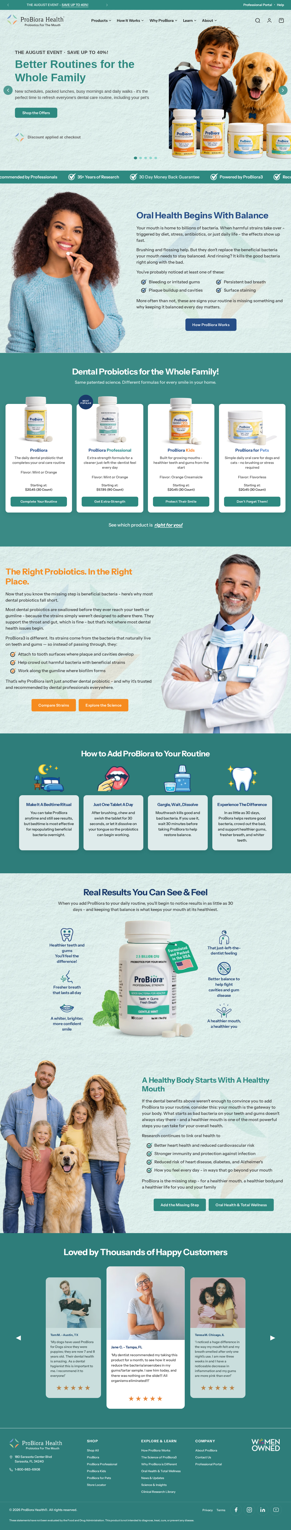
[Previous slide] (8, 90)
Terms (220, 1510)
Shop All (93, 1450)
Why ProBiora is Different (159, 1464)
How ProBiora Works (211, 324)
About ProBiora (206, 1450)
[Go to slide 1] (135, 158)
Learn (188, 20)
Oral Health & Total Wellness (241, 1205)
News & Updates (152, 1478)
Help (280, 5)
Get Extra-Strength (109, 501)
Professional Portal (257, 5)
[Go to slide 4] (150, 158)
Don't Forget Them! (252, 501)
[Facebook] (236, 1510)
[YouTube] (276, 1510)
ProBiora (93, 1457)
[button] (8, 5)
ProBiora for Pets (99, 1478)
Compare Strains (53, 705)
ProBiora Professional (102, 1464)
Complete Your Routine (38, 501)
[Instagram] (249, 1510)
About (207, 20)
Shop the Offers (36, 112)
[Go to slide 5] (155, 158)
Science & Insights (154, 1485)
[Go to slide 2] (140, 158)
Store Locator (96, 1485)
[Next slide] (283, 90)
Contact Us (203, 1457)
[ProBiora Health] (35, 20)
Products (99, 20)
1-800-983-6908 (27, 1469)
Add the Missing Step (180, 1205)
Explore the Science (103, 705)
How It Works (128, 20)
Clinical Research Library (158, 1491)
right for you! (169, 525)
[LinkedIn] (262, 1510)
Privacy (207, 1510)
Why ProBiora (162, 20)
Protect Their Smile (181, 501)
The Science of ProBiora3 (159, 1457)
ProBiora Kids (96, 1471)
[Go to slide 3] (145, 158)
